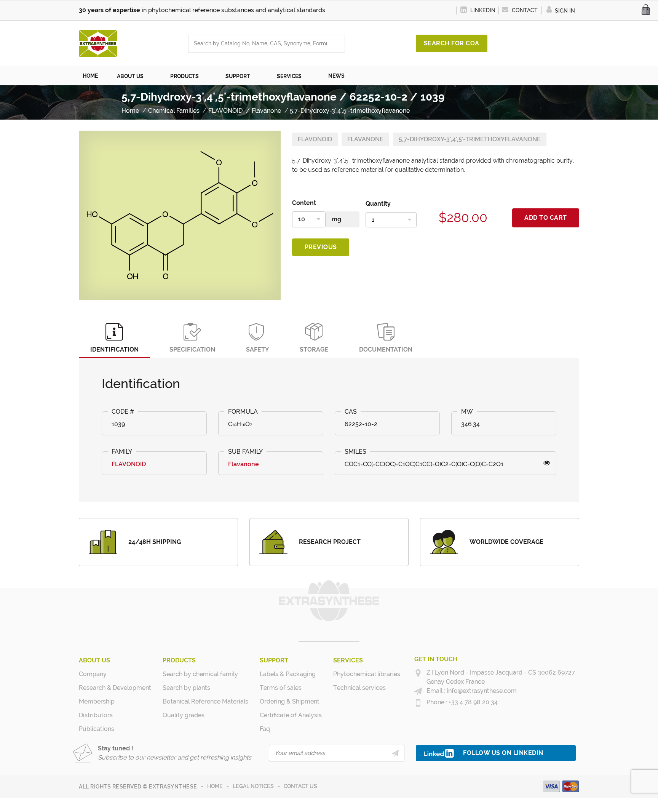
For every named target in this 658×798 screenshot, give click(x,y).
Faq (265, 728)
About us (94, 660)
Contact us (300, 786)
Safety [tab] (257, 349)
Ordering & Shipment (289, 701)
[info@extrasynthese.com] (418, 691)
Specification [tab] (192, 349)
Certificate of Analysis (291, 715)
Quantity (378, 203)
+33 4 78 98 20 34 (472, 702)
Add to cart (545, 217)
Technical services (359, 687)
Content (304, 202)
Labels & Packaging (288, 674)
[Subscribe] (395, 753)
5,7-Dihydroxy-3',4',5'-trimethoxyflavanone (470, 139)
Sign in (564, 11)
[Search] (337, 43)
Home (215, 786)
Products (179, 660)
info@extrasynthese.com (481, 690)
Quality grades (183, 715)
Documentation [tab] (385, 349)
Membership (97, 701)
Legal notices (253, 786)
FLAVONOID (315, 139)
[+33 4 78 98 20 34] (418, 703)
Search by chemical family (200, 674)
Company (93, 674)
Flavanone (365, 139)
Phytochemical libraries (366, 674)
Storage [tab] (314, 349)
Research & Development (115, 687)
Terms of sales (281, 687)
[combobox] (258, 43)
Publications (96, 728)
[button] (134, 75)
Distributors (96, 715)
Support (274, 660)
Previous (321, 247)
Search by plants (186, 687)
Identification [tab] (114, 349)
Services (348, 660)
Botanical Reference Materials (205, 701)
